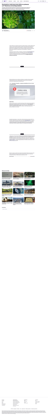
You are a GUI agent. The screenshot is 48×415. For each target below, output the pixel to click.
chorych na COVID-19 (12, 139)
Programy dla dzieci (15, 404)
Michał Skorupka (6, 30)
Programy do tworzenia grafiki (16, 405)
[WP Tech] (6, 1)
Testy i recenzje (25, 401)
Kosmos (2, 401)
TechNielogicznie (3, 405)
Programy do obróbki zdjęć (15, 400)
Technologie (3, 400)
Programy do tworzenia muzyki (16, 401)
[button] (40, 1)
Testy (35, 400)
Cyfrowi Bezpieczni (3, 404)
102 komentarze (29, 30)
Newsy (24, 400)
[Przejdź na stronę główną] (2, 1)
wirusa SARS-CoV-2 (31, 51)
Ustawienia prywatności (34, 408)
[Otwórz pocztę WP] (38, 1)
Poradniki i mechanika (37, 401)
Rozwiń (22, 66)
